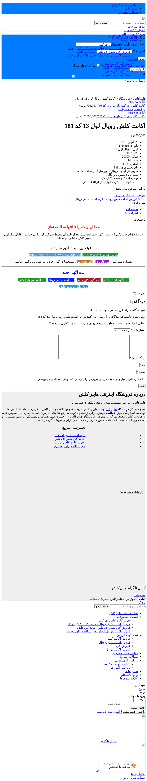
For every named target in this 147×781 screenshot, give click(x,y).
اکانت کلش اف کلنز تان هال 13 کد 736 (120, 105)
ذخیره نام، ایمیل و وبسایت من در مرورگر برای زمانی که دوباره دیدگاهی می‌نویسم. (89, 379)
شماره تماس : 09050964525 (100, 254)
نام (142, 364)
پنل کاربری (102, 261)
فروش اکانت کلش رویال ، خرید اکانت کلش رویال (99, 48)
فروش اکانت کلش (118, 638)
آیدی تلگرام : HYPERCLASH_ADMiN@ (55, 254)
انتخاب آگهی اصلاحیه (117, 664)
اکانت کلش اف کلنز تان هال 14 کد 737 (120, 116)
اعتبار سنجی (137, 69)
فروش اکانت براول (118, 649)
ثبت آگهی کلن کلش (118, 71)
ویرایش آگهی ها (120, 667)
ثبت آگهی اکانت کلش (117, 63)
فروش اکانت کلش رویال (114, 642)
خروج (141, 688)
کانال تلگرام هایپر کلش (73, 286)
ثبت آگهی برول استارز (116, 74)
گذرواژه (139, 51)
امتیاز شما (137, 330)
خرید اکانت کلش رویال (69, 442)
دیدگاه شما (137, 358)
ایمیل (141, 371)
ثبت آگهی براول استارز (32, 280)
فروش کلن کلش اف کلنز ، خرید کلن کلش (103, 51)
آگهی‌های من (84, 261)
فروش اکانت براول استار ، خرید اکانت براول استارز (97, 55)
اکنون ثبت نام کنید (108, 711)
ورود (141, 58)
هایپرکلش (139, 98)
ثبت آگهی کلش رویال (117, 67)
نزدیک (141, 602)
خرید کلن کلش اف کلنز (69, 438)
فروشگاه (124, 98)
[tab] (70, 209)
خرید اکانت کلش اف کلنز (114, 44)
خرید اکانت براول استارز (69, 446)
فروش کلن (123, 645)
